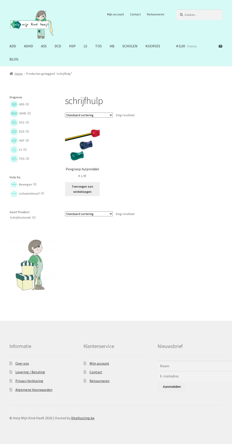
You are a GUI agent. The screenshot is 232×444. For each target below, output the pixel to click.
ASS (44, 46)
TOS (98, 46)
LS (85, 46)
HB (112, 46)
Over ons (22, 363)
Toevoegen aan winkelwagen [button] (82, 189)
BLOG (14, 59)
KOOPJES (152, 46)
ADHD (28, 46)
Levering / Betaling (30, 372)
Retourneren (155, 14)
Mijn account (115, 14)
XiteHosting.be (82, 418)
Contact (135, 14)
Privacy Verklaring (29, 381)
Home (19, 74)
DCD (58, 46)
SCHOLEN (130, 46)
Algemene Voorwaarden (33, 389)
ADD (13, 46)
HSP (72, 46)
